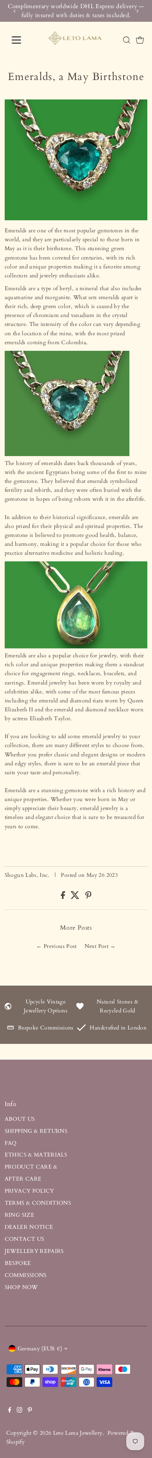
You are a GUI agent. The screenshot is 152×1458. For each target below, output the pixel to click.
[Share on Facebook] (64, 897)
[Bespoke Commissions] (10, 1029)
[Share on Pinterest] (88, 897)
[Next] (137, 11)
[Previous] (15, 11)
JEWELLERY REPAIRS (34, 1251)
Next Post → (100, 946)
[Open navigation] (22, 40)
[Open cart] (140, 40)
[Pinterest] (30, 1411)
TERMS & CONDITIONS (38, 1203)
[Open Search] (126, 40)
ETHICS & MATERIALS (36, 1154)
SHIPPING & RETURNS (36, 1131)
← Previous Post (56, 946)
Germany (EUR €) (40, 1348)
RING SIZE (19, 1215)
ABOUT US (20, 1119)
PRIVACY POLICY (29, 1191)
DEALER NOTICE (29, 1227)
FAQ (11, 1143)
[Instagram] (19, 1411)
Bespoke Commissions (46, 1027)
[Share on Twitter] (76, 897)
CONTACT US (24, 1239)
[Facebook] (9, 1411)
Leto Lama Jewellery (78, 1433)
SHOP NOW (21, 1287)
